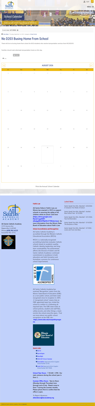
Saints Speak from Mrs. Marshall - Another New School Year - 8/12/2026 (79, 212)
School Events (33, 34)
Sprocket (24, 404)
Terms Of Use (90, 404)
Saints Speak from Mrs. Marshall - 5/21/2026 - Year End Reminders (79, 218)
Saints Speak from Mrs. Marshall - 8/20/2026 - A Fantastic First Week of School (79, 207)
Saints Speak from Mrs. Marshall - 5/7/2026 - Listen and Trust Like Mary (79, 229)
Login (87, 2)
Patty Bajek (6, 34)
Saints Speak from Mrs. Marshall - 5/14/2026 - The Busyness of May (79, 223)
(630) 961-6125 (12, 230)
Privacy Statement (81, 404)
